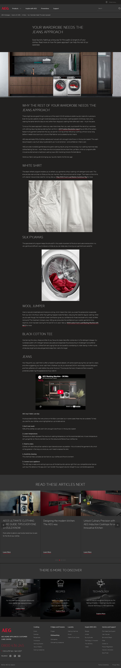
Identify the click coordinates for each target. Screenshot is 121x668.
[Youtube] (20, 656)
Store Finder (105, 653)
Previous (3, 525)
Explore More (20, 608)
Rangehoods (37, 637)
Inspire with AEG (16, 15)
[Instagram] (11, 656)
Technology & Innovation (91, 640)
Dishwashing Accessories (57, 642)
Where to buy (112, 2)
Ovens (35, 631)
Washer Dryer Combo (73, 637)
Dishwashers (54, 639)
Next (117, 525)
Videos (86, 646)
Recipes (87, 631)
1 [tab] (58, 560)
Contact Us (105, 643)
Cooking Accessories (39, 650)
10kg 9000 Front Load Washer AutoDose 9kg (71, 177)
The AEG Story (89, 643)
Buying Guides (89, 637)
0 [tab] (56, 560)
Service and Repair (107, 637)
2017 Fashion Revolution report (69, 129)
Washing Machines (73, 631)
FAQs (103, 640)
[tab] (75, 639)
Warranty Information (107, 650)
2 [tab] (59, 560)
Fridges (53, 631)
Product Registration (107, 646)
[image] (20, 503)
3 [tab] (61, 560)
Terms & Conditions (103, 665)
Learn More (7, 552)
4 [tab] (63, 560)
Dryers (69, 634)
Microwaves (37, 640)
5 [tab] (65, 560)
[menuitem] (16, 8)
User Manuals (105, 634)
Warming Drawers (38, 643)
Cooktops (36, 634)
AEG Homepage (5, 15)
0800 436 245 (12, 645)
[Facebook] (16, 656)
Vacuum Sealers (38, 646)
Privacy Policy (116, 665)
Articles (24, 15)
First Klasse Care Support (108, 631)
